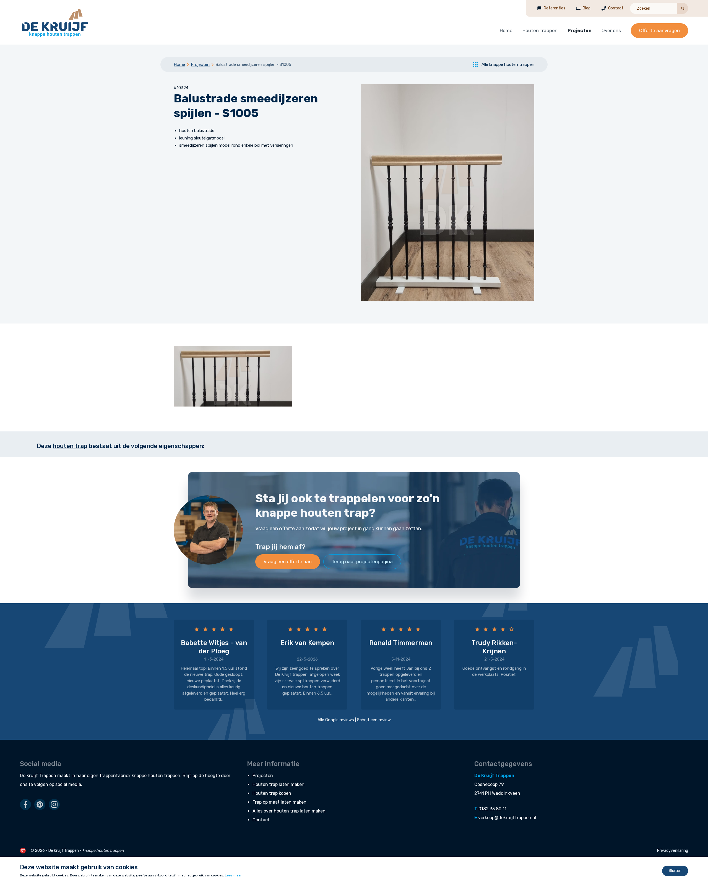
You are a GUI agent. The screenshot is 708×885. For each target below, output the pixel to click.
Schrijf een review (374, 719)
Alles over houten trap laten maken (289, 811)
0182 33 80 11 (492, 808)
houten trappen (164, 775)
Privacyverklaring (672, 850)
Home (506, 30)
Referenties (554, 8)
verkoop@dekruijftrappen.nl (507, 817)
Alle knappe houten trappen (507, 64)
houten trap (70, 446)
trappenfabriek (115, 775)
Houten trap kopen (272, 793)
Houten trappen (540, 30)
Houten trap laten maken (278, 784)
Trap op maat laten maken (279, 802)
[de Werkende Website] (23, 850)
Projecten (580, 30)
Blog (586, 8)
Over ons (611, 30)
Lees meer (233, 875)
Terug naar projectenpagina (362, 561)
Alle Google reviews (335, 719)
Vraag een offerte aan (288, 561)
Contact (615, 8)
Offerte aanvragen (659, 30)
